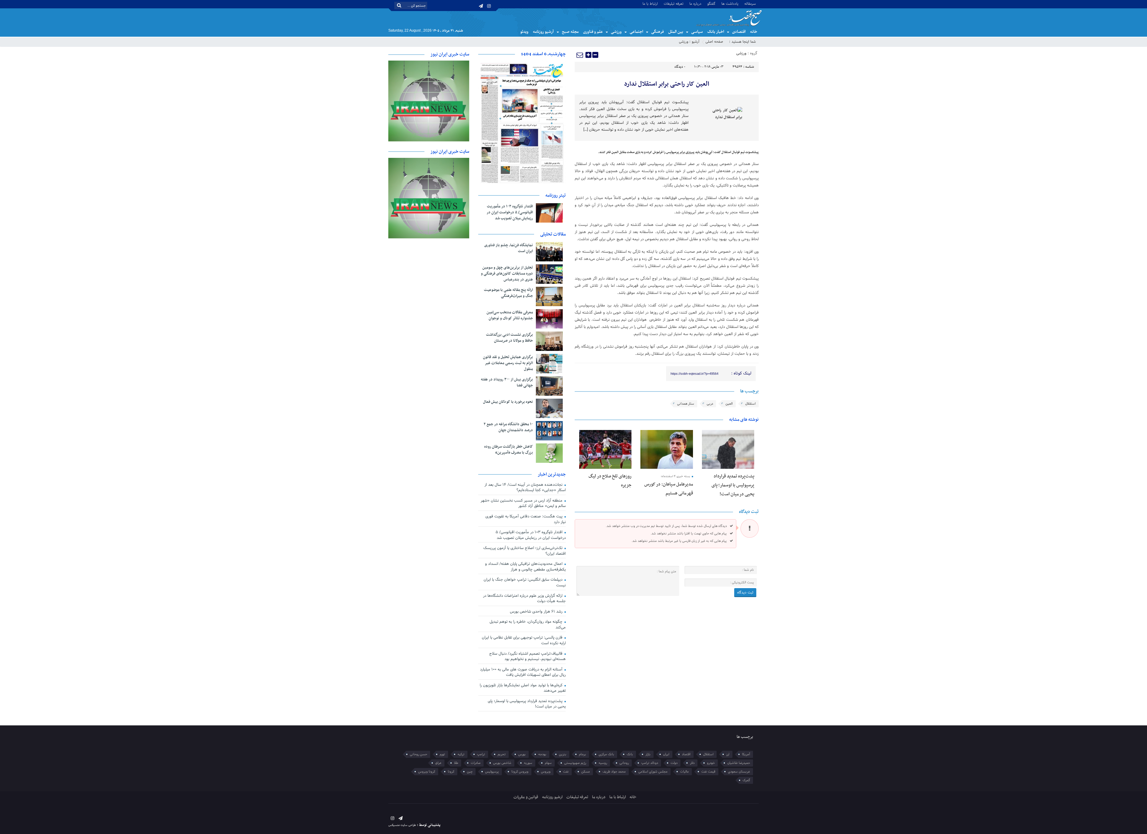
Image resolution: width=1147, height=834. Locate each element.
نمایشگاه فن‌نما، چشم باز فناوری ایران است (508, 248)
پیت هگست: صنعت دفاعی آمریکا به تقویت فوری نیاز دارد (525, 519)
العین (729, 403)
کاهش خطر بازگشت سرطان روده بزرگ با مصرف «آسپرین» (508, 449)
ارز (727, 754)
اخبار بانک (715, 32)
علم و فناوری (593, 32)
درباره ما (695, 3)
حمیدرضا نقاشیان (738, 763)
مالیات (684, 771)
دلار (692, 763)
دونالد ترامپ (649, 763)
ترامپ (481, 754)
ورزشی (616, 32)
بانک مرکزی (606, 754)
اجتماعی (636, 32)
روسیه (603, 763)
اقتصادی (739, 32)
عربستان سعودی (739, 771)
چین (470, 771)
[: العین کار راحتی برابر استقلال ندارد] (580, 55)
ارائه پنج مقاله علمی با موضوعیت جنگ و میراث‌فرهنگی (508, 293)
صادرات (476, 763)
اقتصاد (686, 754)
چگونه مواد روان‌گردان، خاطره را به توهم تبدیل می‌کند (528, 625)
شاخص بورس (502, 763)
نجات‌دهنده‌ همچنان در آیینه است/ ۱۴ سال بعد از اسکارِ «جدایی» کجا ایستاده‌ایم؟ (525, 488)
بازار (648, 754)
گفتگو (711, 3)
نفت (566, 771)
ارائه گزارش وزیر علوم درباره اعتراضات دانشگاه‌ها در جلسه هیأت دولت (524, 599)
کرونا (451, 771)
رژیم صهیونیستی (575, 763)
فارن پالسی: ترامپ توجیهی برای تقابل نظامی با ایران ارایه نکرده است (524, 640)
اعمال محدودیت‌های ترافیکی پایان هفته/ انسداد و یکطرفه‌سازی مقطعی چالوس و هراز (525, 567)
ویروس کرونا (519, 771)
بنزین (562, 754)
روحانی (624, 763)
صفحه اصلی (714, 42)
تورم (442, 754)
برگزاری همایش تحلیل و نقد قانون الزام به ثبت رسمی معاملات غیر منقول (508, 363)
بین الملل (675, 32)
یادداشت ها (729, 3)
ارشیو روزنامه (552, 797)
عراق (438, 763)
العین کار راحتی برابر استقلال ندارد (666, 84)
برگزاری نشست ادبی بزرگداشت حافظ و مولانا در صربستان (509, 338)
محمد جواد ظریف (614, 771)
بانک (630, 754)
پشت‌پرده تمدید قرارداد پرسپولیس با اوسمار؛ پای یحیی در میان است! (732, 485)
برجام (582, 754)
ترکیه (461, 754)
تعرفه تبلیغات (673, 3)
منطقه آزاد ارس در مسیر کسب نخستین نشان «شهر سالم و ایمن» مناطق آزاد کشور (523, 503)
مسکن (585, 771)
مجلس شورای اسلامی (653, 771)
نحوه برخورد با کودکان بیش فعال (508, 402)
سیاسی (697, 32)
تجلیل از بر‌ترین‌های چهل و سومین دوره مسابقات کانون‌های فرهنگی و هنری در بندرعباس (507, 273)
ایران (666, 754)
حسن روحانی (418, 754)
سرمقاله (750, 3)
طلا (456, 763)
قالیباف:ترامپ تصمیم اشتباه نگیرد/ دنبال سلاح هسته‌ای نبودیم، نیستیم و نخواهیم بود (527, 656)
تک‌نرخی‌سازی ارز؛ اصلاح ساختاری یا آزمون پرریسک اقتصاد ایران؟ (524, 551)
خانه (753, 32)
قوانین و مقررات (525, 797)
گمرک (746, 780)
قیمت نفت (708, 771)
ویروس (546, 771)
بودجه (542, 754)
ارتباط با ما (650, 3)
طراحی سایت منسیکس (402, 825)
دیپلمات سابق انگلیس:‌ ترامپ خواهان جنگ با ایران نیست (525, 582)
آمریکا (746, 754)
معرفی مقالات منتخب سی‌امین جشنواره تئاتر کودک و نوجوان (510, 315)
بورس (522, 754)
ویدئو (524, 32)
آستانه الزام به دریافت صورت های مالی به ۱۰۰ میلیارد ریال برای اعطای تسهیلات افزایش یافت (523, 672)
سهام (548, 763)
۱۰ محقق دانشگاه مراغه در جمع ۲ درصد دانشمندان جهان (508, 427)
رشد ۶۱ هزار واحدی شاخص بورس (537, 611)
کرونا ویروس (426, 771)
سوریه (528, 763)
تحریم (502, 754)
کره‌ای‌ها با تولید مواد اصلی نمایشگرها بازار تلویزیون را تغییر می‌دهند (523, 688)
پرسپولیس (492, 771)
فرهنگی (657, 32)
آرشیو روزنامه (543, 32)
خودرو (711, 763)
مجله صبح (570, 32)
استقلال (750, 403)
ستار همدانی (685, 403)
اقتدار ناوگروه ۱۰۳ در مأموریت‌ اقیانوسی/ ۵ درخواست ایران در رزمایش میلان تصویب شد (510, 212)
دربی (710, 403)
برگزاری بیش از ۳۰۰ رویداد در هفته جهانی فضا (507, 382)
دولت (674, 763)
